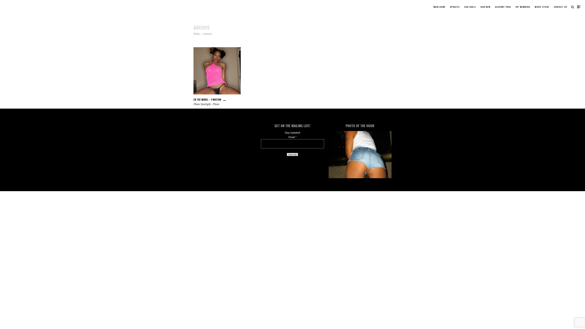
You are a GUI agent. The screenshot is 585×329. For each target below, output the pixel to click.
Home (196, 33)
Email (292, 137)
